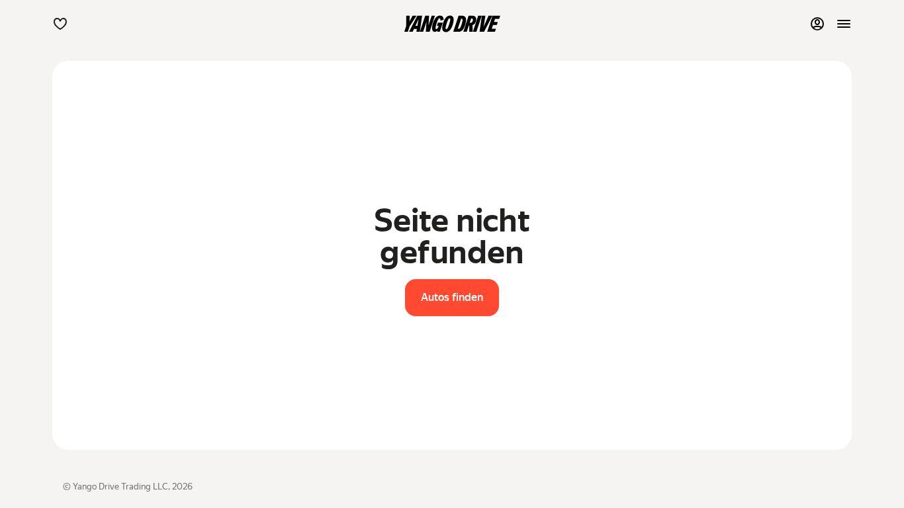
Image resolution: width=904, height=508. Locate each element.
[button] (60, 23)
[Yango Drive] (452, 23)
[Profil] (817, 24)
